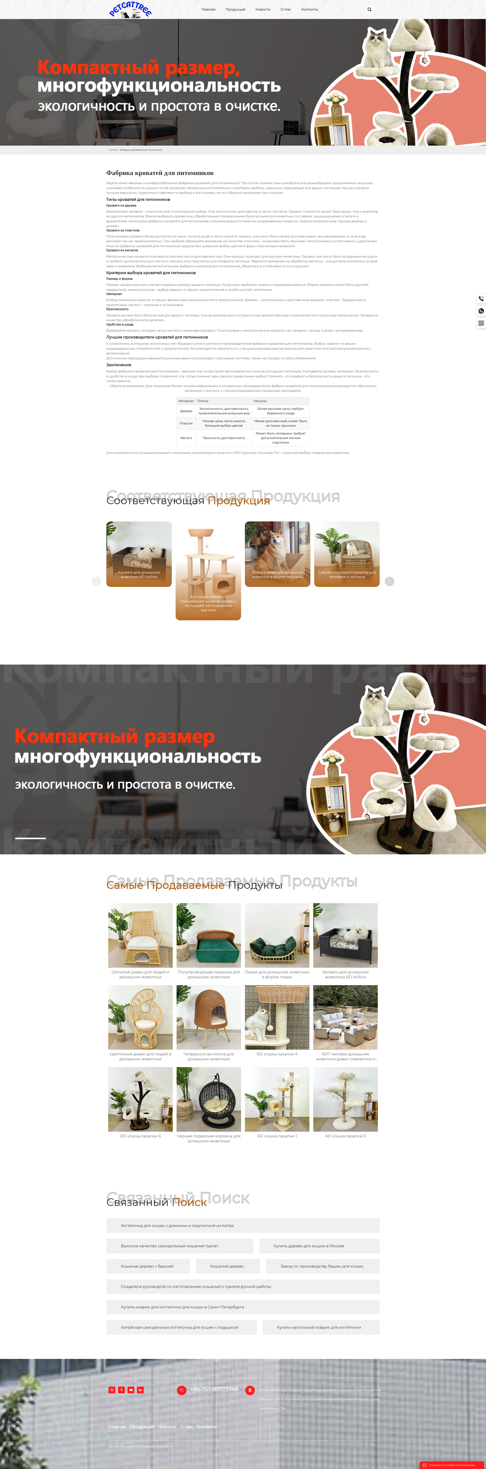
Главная (113, 149)
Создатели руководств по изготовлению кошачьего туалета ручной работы (196, 1286)
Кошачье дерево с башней (147, 1266)
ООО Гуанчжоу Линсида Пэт (256, 453)
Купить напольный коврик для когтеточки (319, 1327)
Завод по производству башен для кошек (322, 1266)
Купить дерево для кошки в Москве (309, 1246)
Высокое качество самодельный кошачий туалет (169, 1246)
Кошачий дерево (227, 1266)
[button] (389, 581)
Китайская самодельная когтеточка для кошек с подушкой (179, 1327)
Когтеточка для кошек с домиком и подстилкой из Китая (177, 1225)
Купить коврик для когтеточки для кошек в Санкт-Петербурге (182, 1307)
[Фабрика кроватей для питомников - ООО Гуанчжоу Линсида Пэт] (130, 9)
